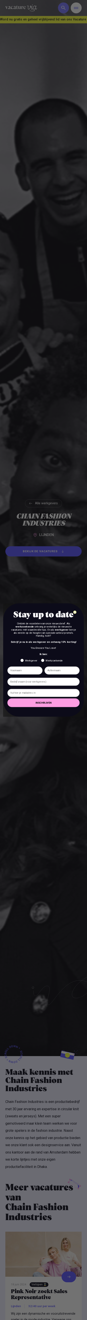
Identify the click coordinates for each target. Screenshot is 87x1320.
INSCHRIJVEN (43, 702)
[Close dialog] (75, 612)
